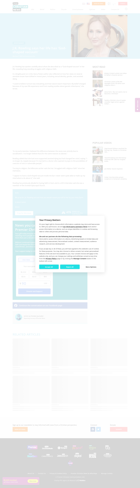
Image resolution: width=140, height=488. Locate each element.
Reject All (70, 267)
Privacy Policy (51, 258)
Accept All (49, 267)
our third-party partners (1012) (75, 227)
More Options (91, 267)
